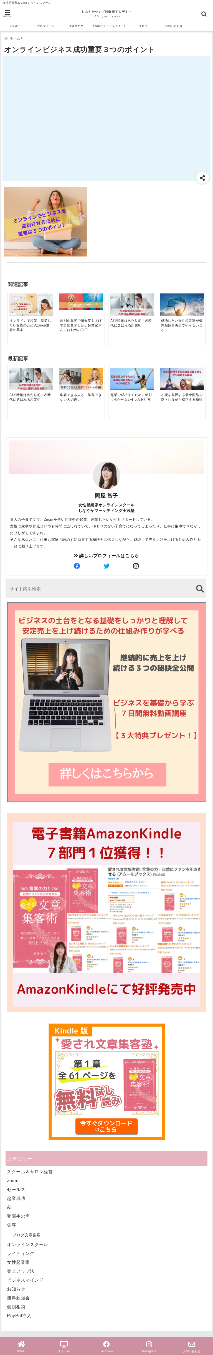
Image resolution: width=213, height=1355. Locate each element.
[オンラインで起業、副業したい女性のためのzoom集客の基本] (30, 311)
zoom (12, 1180)
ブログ (143, 26)
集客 (11, 1225)
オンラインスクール (27, 1244)
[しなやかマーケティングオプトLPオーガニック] (106, 801)
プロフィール (46, 26)
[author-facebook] (76, 565)
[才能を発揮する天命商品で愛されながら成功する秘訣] (182, 380)
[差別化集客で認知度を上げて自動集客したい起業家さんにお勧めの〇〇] (81, 301)
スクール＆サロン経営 (30, 1171)
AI (9, 1207)
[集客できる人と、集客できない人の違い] (81, 380)
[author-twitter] (106, 565)
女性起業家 (18, 1262)
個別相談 (16, 1306)
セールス (16, 1189)
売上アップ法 (20, 1271)
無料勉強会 (18, 1297)
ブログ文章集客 (26, 1234)
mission (15, 26)
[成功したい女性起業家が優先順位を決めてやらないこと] (182, 308)
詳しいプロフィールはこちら (108, 555)
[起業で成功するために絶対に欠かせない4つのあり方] (131, 380)
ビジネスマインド (25, 1280)
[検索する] (200, 588)
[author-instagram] (136, 565)
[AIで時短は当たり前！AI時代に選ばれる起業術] (131, 305)
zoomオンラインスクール (110, 26)
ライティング (20, 1253)
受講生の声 (76, 26)
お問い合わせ (173, 26)
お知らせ (16, 1289)
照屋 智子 (106, 495)
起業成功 (16, 1198)
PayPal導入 (19, 1315)
